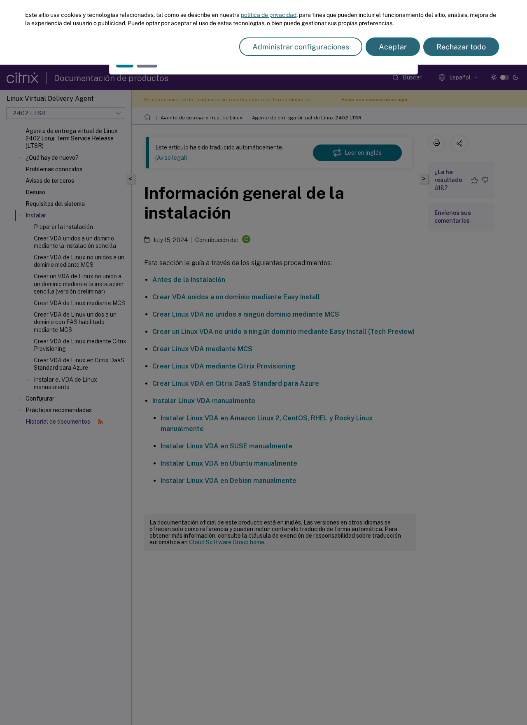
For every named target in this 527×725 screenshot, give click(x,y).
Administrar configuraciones (300, 46)
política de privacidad (268, 15)
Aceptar (393, 46)
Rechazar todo (461, 46)
